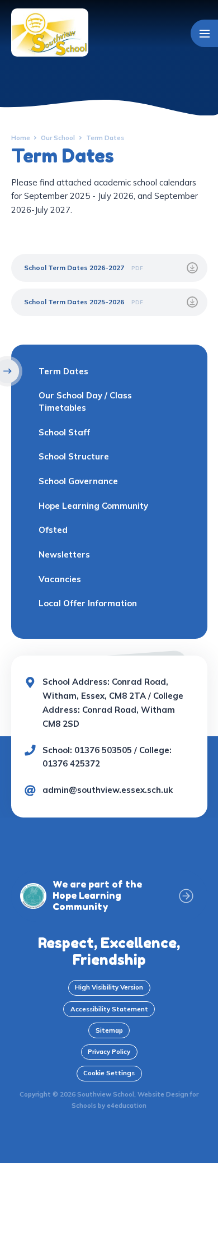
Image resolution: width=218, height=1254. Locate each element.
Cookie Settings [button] (109, 1073)
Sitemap (109, 1030)
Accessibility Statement (109, 1009)
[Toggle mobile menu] (204, 33)
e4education (126, 1105)
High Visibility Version (109, 987)
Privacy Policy (109, 1051)
